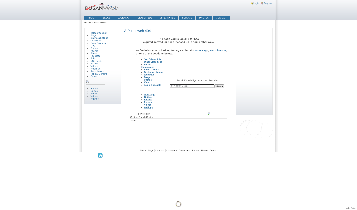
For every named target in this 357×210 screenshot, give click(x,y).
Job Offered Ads (152, 59)
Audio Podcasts (152, 85)
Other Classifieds (153, 62)
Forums (187, 18)
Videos (94, 66)
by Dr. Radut (350, 208)
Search (94, 63)
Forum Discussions (147, 65)
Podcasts (95, 56)
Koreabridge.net (98, 33)
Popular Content (99, 74)
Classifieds (145, 18)
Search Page (218, 50)
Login (256, 3)
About (92, 18)
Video (147, 82)
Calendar (124, 18)
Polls (93, 58)
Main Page (201, 50)
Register (268, 3)
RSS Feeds (96, 61)
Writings (95, 99)
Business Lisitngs (153, 72)
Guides (94, 91)
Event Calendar (98, 43)
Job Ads (94, 51)
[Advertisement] (240, 9)
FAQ (93, 46)
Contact (221, 18)
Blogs (106, 18)
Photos (204, 18)
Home (87, 22)
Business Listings (99, 38)
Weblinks (95, 69)
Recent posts (97, 71)
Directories (167, 18)
